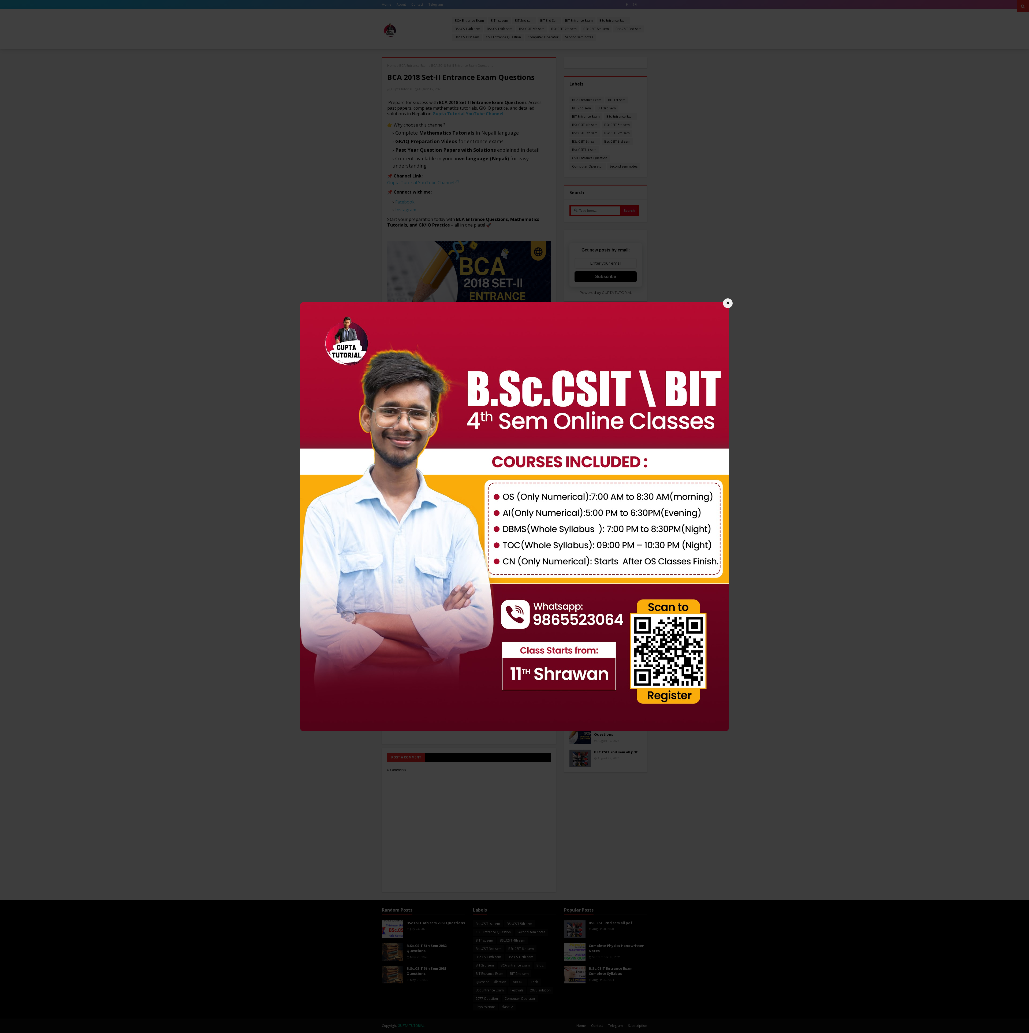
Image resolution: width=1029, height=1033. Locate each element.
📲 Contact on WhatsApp (514, 538)
